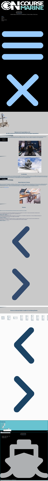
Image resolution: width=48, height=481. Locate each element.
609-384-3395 (20, 13)
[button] (22, 67)
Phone (1, 426)
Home (2, 16)
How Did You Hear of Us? (4, 428)
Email (1, 427)
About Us (3, 18)
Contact (3, 20)
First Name (2, 423)
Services (3, 17)
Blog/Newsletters (4, 19)
